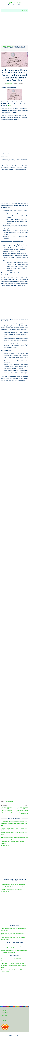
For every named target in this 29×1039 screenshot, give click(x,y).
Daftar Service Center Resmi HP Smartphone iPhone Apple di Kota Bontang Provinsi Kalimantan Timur (13, 965)
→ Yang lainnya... (5, 845)
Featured (3, 1020)
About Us (3, 1010)
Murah (9, 105)
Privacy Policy (4, 1012)
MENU (25, 10)
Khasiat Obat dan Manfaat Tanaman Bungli (12, 887)
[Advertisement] (14, 28)
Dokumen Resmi (9, 801)
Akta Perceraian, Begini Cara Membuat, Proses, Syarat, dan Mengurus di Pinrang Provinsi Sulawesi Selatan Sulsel (22, 809)
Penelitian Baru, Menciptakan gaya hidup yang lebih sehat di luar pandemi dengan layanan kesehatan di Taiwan (14, 823)
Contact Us (4, 1015)
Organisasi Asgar (14, 2)
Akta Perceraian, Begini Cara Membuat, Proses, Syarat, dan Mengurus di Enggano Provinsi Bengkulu (7, 809)
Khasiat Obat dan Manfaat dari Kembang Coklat (13, 884)
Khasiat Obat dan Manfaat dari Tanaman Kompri (13, 889)
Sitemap (3, 1018)
